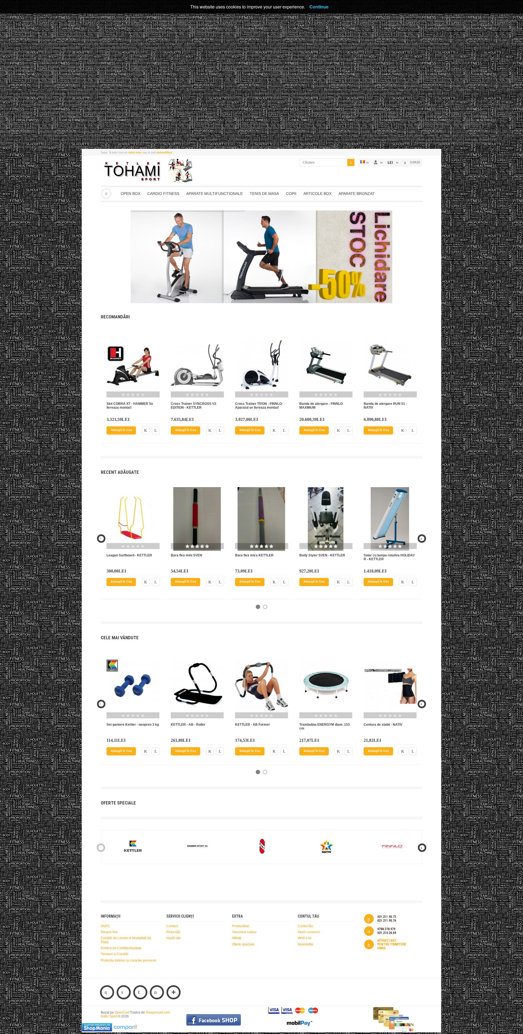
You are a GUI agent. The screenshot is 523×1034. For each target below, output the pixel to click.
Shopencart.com (158, 1012)
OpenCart (122, 1012)
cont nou (134, 152)
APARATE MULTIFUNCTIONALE (214, 193)
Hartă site (173, 938)
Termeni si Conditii (114, 954)
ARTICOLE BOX (317, 193)
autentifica (164, 152)
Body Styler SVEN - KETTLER (322, 555)
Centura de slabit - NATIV (383, 724)
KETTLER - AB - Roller (188, 724)
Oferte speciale (243, 944)
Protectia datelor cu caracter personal (128, 960)
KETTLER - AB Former (252, 724)
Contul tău (305, 926)
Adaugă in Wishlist (146, 430)
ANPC (105, 926)
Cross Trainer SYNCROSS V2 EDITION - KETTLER (193, 405)
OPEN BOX (130, 193)
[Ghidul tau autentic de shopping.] (125, 1030)
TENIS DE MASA (264, 193)
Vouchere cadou (244, 932)
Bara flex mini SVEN (186, 555)
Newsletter (306, 944)
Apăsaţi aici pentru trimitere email (391, 944)
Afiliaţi (236, 938)
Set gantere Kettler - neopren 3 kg (133, 724)
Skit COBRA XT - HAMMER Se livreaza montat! (130, 405)
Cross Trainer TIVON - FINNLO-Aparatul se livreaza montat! (259, 405)
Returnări (173, 932)
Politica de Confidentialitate (121, 948)
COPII (291, 193)
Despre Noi (109, 932)
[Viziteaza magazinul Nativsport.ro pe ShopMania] (97, 1030)
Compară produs (156, 430)
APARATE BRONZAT (357, 193)
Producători (240, 926)
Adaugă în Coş (121, 430)
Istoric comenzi (309, 932)
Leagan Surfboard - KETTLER (129, 555)
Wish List (304, 938)
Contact (172, 926)
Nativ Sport (106, 194)
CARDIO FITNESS (163, 193)
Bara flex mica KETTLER (254, 555)
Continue (319, 7)
